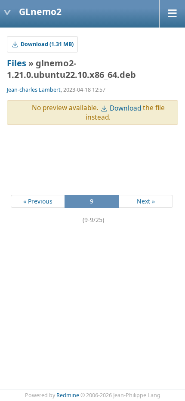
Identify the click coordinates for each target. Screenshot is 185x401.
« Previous (37, 201)
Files (16, 63)
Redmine (67, 395)
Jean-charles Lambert (34, 89)
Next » (146, 201)
